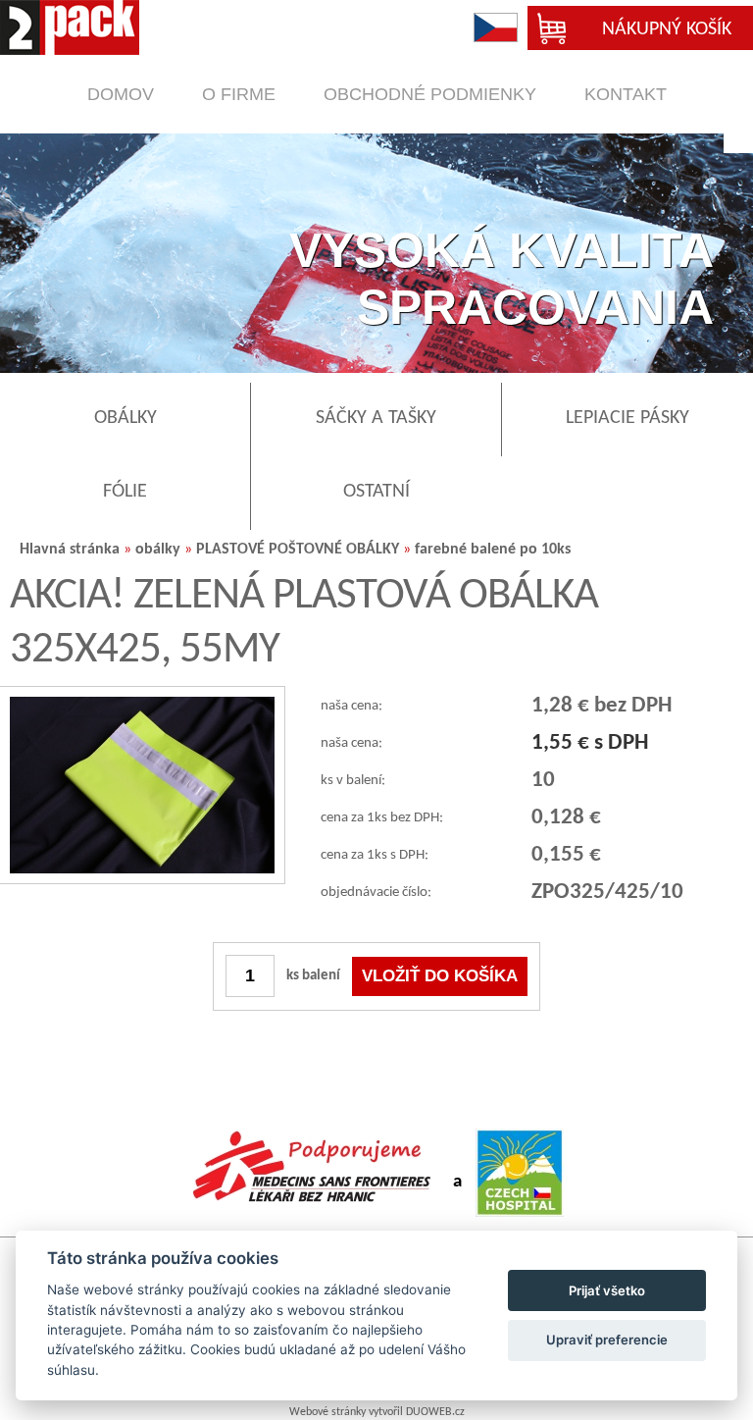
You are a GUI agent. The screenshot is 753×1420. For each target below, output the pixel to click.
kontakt (625, 94)
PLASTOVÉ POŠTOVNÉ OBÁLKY (297, 549)
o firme (239, 94)
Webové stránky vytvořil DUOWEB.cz (377, 1412)
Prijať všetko (607, 1290)
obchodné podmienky (430, 94)
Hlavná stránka (70, 549)
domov (120, 94)
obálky (157, 549)
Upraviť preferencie (607, 1339)
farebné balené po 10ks (493, 549)
